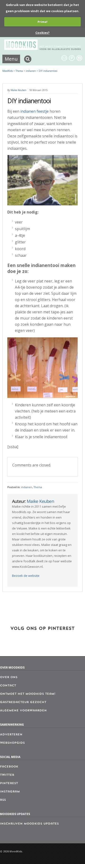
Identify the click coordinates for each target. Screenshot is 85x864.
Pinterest (9, 783)
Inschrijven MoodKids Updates (29, 823)
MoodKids (7, 71)
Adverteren (11, 734)
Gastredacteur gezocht (23, 702)
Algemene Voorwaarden (23, 710)
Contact (8, 685)
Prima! (42, 21)
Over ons (8, 677)
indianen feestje (34, 111)
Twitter (7, 775)
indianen (26, 487)
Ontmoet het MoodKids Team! (27, 694)
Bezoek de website (25, 575)
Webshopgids (12, 743)
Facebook (9, 766)
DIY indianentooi (48, 71)
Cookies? (42, 32)
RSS (3, 800)
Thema (38, 487)
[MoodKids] (42, 48)
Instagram (10, 791)
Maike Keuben (18, 90)
